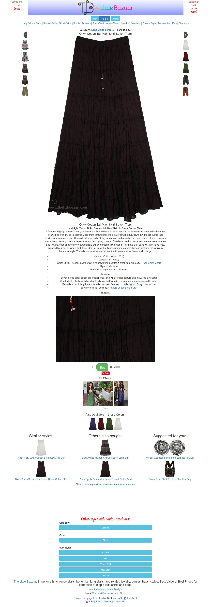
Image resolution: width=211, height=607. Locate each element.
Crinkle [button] (105, 552)
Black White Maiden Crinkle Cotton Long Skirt (105, 457)
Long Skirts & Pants (102, 29)
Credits (105, 408)
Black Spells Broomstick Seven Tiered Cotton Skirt (41, 479)
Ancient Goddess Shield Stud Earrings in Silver (170, 457)
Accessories (164, 23)
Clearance (184, 23)
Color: (62, 535)
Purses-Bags (149, 23)
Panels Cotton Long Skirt (123, 287)
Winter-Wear (112, 23)
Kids (174, 23)
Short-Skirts (65, 23)
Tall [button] (105, 558)
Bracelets (135, 23)
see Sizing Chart (152, 262)
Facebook (132, 598)
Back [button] (94, 18)
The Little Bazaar (25, 581)
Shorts (76, 23)
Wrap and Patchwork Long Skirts (108, 593)
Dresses (86, 23)
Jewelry (125, 23)
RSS (91, 601)
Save (107, 373)
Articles (107, 601)
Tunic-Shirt (98, 23)
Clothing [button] (105, 527)
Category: (64, 522)
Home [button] (105, 18)
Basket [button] (115, 18)
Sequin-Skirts (50, 23)
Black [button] (105, 540)
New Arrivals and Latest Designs (105, 589)
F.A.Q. (98, 601)
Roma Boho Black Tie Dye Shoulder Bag (170, 479)
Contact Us (119, 601)
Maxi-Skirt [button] (105, 569)
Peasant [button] (105, 575)
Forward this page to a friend (89, 598)
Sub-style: (65, 547)
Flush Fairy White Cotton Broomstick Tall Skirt (41, 457)
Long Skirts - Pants (31, 23)
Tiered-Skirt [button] (105, 564)
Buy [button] (102, 367)
